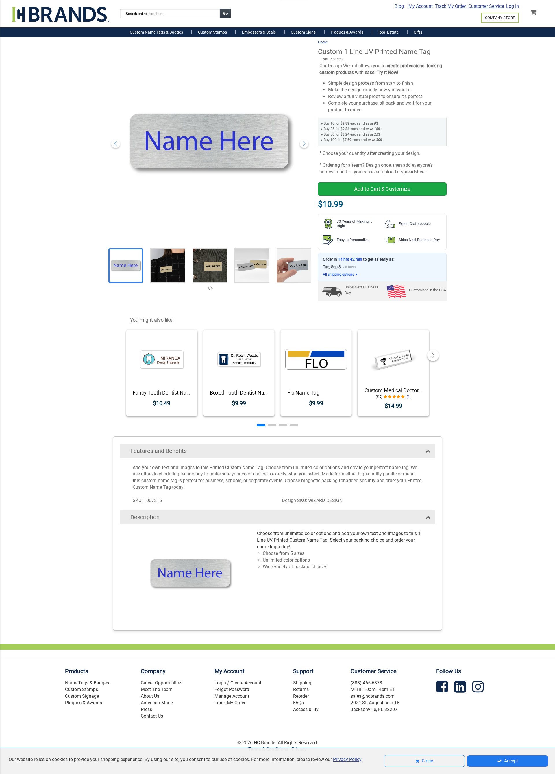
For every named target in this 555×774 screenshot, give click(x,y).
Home (323, 42)
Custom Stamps (81, 689)
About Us (150, 696)
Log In (512, 6)
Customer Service (486, 6)
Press (146, 709)
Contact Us (152, 716)
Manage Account (231, 696)
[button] (261, 425)
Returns (301, 689)
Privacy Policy (347, 759)
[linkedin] (460, 688)
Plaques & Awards (83, 703)
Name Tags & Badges (87, 683)
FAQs (298, 703)
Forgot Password (231, 689)
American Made (157, 703)
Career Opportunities (161, 683)
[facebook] (442, 688)
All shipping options (340, 275)
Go (225, 13)
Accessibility (306, 709)
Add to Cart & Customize (382, 189)
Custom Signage (82, 696)
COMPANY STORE (500, 18)
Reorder (301, 696)
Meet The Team (157, 689)
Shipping (302, 683)
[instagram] (478, 688)
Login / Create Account (237, 683)
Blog (399, 6)
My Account (420, 6)
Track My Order (450, 6)
